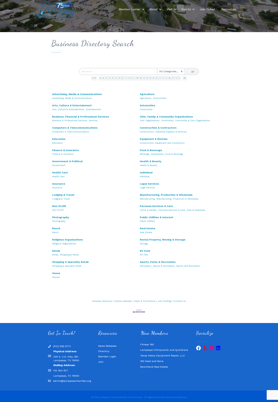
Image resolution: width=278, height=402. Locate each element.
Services (93, 120)
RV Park (145, 250)
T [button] (160, 78)
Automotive (147, 105)
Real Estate (147, 228)
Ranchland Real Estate (154, 363)
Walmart (145, 369)
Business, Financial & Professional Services (80, 116)
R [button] (153, 78)
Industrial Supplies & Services (171, 131)
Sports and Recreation (188, 266)
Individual (146, 172)
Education (58, 138)
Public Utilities (147, 221)
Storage (144, 243)
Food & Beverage (151, 150)
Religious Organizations (67, 239)
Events (186, 9)
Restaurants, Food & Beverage (167, 154)
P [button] (147, 78)
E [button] (112, 78)
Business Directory (102, 301)
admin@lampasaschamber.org (72, 380)
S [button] (157, 78)
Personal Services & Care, (172, 210)
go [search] (192, 71)
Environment (160, 98)
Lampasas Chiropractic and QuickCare (164, 346)
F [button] (115, 78)
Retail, (55, 254)
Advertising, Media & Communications (77, 94)
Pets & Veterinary (196, 210)
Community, (167, 120)
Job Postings (164, 301)
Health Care (60, 172)
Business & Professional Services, (70, 120)
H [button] (122, 78)
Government (58, 165)
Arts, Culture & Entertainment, (68, 109)
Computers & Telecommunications (74, 127)
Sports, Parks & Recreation (158, 261)
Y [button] (176, 78)
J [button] (128, 78)
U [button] (163, 78)
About (153, 9)
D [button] (109, 78)
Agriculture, (146, 98)
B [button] (103, 78)
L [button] (134, 78)
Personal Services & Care (156, 206)
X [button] (173, 78)
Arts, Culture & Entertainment (72, 105)
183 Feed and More (151, 357)
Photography (60, 217)
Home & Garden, (148, 210)
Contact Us (180, 301)
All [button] (185, 78)
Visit (170, 9)
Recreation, (146, 266)
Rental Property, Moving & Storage (162, 239)
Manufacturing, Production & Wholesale (166, 194)
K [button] (131, 78)
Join (100, 361)
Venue (56, 273)
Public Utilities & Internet (156, 217)
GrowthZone (180, 397)
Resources (228, 9)
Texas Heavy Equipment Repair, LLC (162, 352)
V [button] (166, 78)
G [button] (119, 78)
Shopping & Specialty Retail (70, 261)
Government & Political (67, 161)
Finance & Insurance (65, 150)
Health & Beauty (150, 161)
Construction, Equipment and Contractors (162, 143)
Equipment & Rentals (153, 138)
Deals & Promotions (144, 301)
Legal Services (149, 183)
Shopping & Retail (69, 254)
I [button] (125, 78)
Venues (56, 277)
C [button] (106, 78)
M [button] (137, 78)
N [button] (140, 78)
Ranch (56, 228)
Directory (103, 351)
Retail (56, 250)
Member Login (107, 356)
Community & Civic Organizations (192, 120)
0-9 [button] (94, 78)
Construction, (147, 131)
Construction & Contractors (158, 127)
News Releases (107, 345)
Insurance (58, 183)
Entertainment (93, 109)
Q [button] (150, 78)
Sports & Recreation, (164, 266)
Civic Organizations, (150, 120)
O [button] (144, 78)
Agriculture (147, 94)
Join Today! (207, 9)
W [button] (170, 78)
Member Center (129, 9)
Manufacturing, (147, 198)
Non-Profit (59, 206)
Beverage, (145, 154)
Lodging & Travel (63, 194)
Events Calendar (123, 301)
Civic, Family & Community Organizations (166, 116)
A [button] (100, 78)
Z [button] (179, 78)
